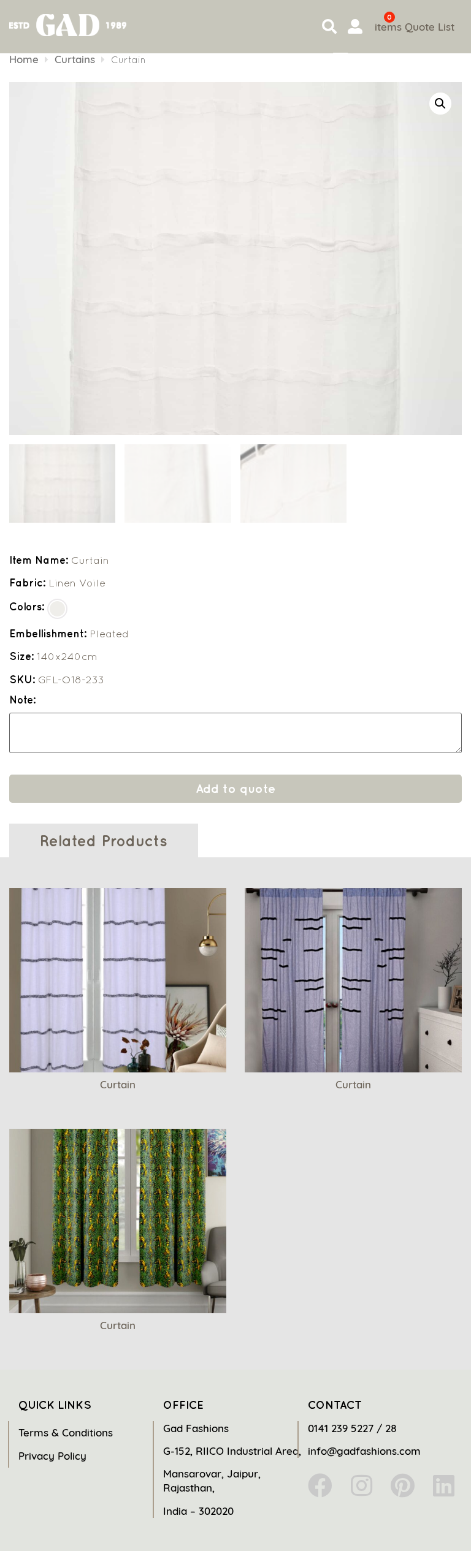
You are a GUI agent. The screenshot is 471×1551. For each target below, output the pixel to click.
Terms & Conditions (65, 1432)
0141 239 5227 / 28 (352, 1428)
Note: (22, 700)
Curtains (75, 59)
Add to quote (235, 788)
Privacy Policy (52, 1455)
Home (24, 59)
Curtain (118, 1084)
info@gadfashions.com (364, 1450)
